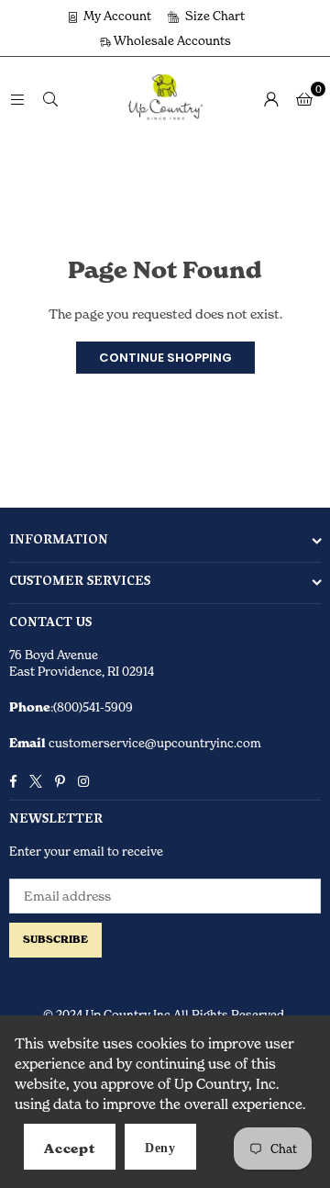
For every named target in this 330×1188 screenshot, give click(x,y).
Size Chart (213, 15)
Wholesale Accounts (171, 40)
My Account (116, 15)
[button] (304, 98)
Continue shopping (165, 357)
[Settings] (271, 98)
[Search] (50, 98)
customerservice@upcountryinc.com (153, 742)
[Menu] (17, 98)
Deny (160, 1148)
